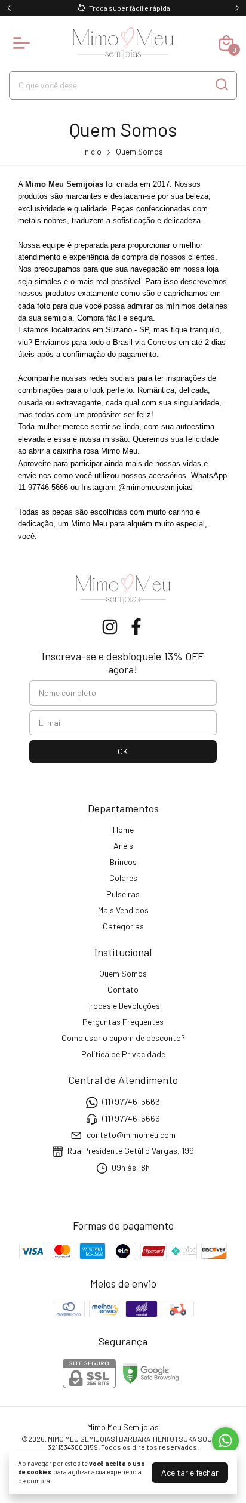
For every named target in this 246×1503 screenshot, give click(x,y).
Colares (123, 878)
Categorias (123, 926)
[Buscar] (221, 84)
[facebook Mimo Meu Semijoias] (136, 627)
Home (123, 829)
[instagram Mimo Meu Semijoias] (110, 627)
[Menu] (24, 43)
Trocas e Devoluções (123, 1005)
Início (92, 151)
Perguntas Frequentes (123, 1022)
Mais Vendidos (123, 910)
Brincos (123, 862)
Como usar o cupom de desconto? (123, 1038)
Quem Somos (123, 973)
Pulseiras (123, 894)
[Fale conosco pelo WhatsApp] (225, 1440)
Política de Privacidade (123, 1054)
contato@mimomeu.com (131, 1134)
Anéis (123, 845)
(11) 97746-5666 (131, 1102)
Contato (123, 989)
